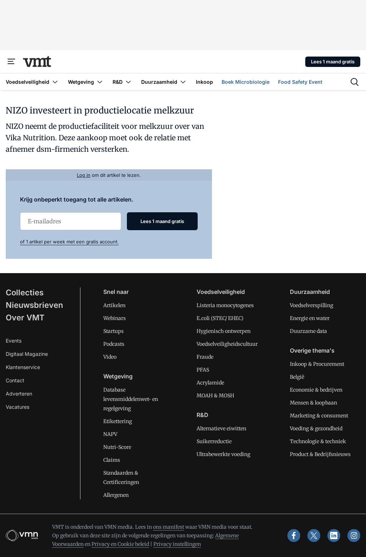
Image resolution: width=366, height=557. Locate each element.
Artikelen (114, 305)
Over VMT (25, 317)
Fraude (205, 357)
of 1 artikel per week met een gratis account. (69, 241)
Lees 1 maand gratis (333, 61)
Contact (15, 380)
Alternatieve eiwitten (221, 428)
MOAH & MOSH (215, 395)
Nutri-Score (117, 447)
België (297, 377)
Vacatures (17, 407)
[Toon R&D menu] (128, 81)
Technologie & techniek (318, 441)
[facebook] (293, 535)
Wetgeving (118, 376)
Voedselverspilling (311, 305)
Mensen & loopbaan (313, 402)
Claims (111, 460)
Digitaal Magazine (27, 354)
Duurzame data (308, 331)
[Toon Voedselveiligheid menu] (55, 81)
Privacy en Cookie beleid (120, 544)
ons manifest (168, 527)
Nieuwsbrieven (34, 305)
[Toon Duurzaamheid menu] (183, 81)
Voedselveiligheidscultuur (227, 344)
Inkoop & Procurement (317, 364)
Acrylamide (210, 382)
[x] (313, 535)
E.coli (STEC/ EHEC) (220, 318)
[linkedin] (333, 535)
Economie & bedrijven (316, 390)
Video (110, 357)
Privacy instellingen (177, 544)
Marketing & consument (319, 415)
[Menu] (11, 61)
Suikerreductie (214, 441)
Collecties (25, 292)
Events (13, 341)
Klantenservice (23, 367)
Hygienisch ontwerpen (224, 331)
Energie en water (310, 318)
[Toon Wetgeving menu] (99, 81)
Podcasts (113, 344)
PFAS (203, 370)
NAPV (110, 434)
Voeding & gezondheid (316, 428)
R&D (202, 414)
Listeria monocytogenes (225, 305)
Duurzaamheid (310, 291)
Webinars (114, 318)
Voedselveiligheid (221, 291)
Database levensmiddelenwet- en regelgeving (130, 399)
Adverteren (19, 394)
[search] (354, 82)
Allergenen (116, 495)
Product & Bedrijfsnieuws (320, 454)
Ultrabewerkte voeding (223, 454)
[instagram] (353, 535)
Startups (113, 331)
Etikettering (117, 421)
